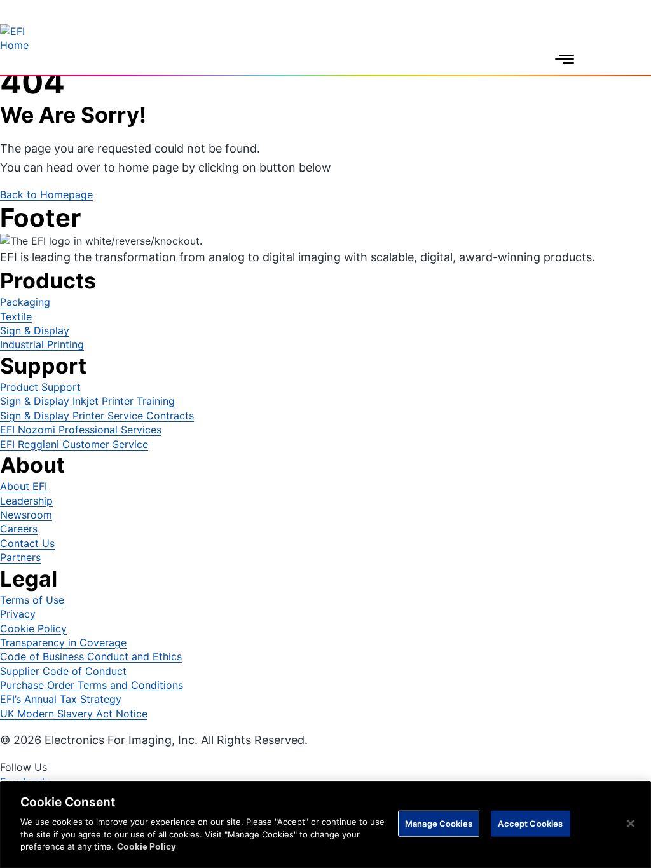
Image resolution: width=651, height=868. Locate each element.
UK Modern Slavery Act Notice (73, 713)
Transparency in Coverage (63, 642)
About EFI (23, 486)
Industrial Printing (42, 344)
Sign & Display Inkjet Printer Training (87, 401)
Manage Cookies (438, 823)
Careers (19, 528)
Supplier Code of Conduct (63, 671)
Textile (16, 316)
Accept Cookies (530, 823)
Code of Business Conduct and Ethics (91, 656)
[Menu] (564, 59)
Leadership (26, 500)
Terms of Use (32, 599)
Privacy (18, 613)
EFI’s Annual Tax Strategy (60, 699)
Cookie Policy (33, 628)
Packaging (25, 301)
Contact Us (27, 543)
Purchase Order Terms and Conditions (91, 685)
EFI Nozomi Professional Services (80, 429)
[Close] (631, 823)
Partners (20, 557)
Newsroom (26, 514)
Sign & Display (34, 330)
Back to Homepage (46, 194)
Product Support (40, 387)
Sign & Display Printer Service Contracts (97, 415)
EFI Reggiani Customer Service (74, 444)
